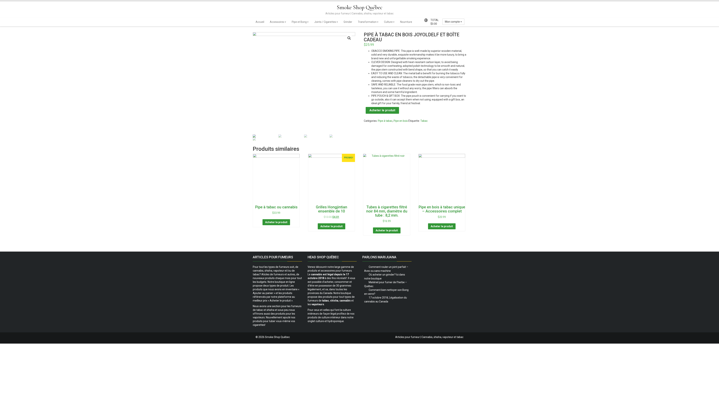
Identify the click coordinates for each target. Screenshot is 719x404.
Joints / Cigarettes (325, 21)
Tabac (424, 120)
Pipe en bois (401, 120)
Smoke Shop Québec (359, 7)
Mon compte (452, 21)
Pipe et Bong (299, 21)
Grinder (348, 21)
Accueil (260, 21)
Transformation (367, 21)
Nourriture (406, 21)
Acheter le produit (382, 110)
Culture (388, 21)
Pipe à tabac (385, 120)
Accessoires (277, 21)
